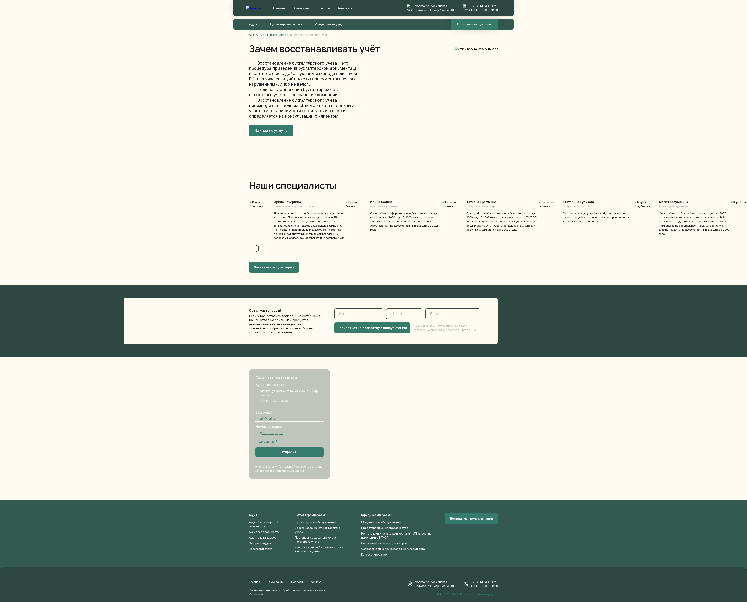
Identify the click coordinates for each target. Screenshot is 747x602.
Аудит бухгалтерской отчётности (263, 524)
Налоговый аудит (261, 548)
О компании (301, 8)
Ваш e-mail (263, 412)
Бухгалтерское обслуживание (315, 522)
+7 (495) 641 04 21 (484, 6)
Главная (279, 8)
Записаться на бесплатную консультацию (372, 328)
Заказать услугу (271, 130)
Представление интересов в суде (384, 527)
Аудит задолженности (264, 532)
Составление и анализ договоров (384, 543)
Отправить (289, 452)
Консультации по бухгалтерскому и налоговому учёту (319, 549)
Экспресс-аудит (260, 543)
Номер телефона (268, 427)
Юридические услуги (330, 24)
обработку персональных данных (453, 330)
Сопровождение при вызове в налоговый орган (393, 548)
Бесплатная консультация (474, 24)
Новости (323, 8)
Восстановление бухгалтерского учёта (317, 530)
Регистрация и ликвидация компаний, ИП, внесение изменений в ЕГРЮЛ (396, 535)
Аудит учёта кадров (262, 537)
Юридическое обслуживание (381, 522)
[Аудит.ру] (253, 8)
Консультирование (374, 554)
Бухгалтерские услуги (286, 24)
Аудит (253, 24)
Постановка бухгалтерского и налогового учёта (315, 539)
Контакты (345, 8)
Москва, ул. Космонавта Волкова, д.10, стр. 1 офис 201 (290, 393)
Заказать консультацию (274, 267)
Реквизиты (256, 594)
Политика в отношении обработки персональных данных (288, 590)
